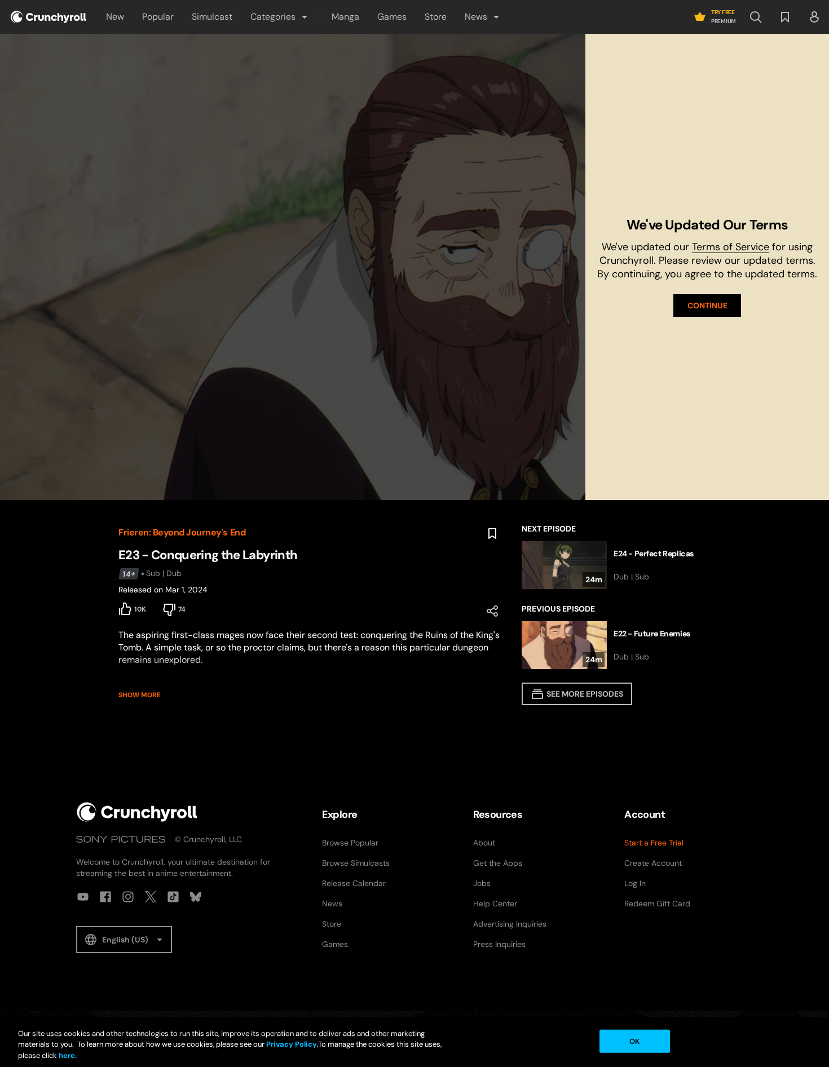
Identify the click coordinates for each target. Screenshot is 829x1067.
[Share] (492, 611)
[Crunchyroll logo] (48, 17)
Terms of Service (730, 247)
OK (634, 1041)
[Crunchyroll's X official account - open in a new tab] (150, 897)
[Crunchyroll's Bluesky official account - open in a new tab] (195, 897)
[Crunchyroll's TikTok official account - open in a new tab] (173, 897)
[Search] (755, 17)
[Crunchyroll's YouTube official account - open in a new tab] (83, 897)
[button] (279, 17)
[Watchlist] (785, 17)
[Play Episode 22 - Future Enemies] (616, 645)
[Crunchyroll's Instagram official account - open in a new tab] (128, 897)
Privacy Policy (291, 1045)
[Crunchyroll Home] (137, 812)
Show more (139, 694)
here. (67, 1055)
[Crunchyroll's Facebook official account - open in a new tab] (105, 897)
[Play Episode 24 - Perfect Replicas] (616, 565)
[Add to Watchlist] (492, 534)
